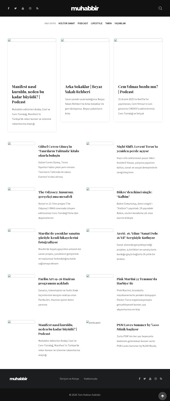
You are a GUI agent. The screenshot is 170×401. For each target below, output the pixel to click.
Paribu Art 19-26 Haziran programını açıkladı (56, 281)
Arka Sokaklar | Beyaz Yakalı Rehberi (83, 89)
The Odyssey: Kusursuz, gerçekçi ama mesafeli (56, 194)
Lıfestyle (96, 23)
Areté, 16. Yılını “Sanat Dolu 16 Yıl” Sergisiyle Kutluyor (137, 235)
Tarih (108, 23)
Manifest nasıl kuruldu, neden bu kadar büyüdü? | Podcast (28, 94)
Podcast (83, 23)
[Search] (160, 8)
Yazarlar (120, 23)
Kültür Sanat (67, 23)
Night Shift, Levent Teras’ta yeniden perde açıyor (137, 148)
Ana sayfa (50, 23)
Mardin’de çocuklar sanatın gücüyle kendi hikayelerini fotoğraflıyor (59, 237)
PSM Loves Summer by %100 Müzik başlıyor (138, 327)
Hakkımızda (90, 378)
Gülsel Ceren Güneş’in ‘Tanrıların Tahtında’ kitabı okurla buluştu (58, 150)
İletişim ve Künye (69, 378)
